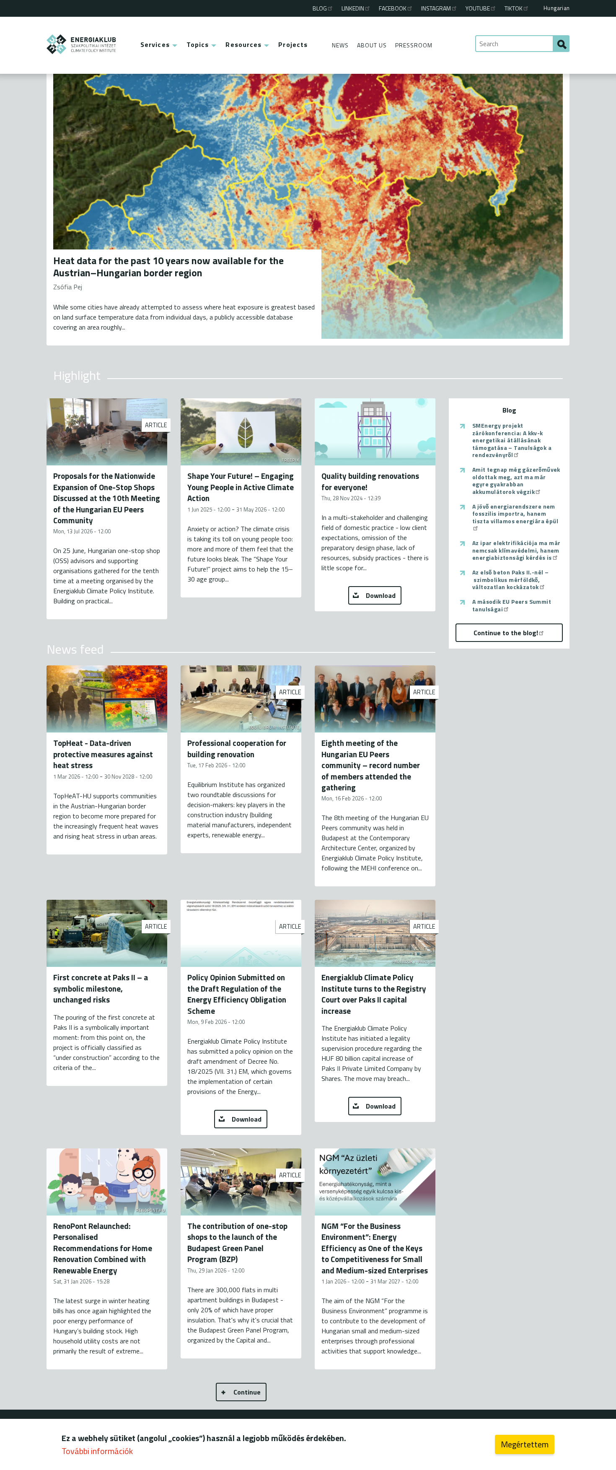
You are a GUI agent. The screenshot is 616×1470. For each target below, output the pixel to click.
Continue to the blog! (506, 633)
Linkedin (353, 8)
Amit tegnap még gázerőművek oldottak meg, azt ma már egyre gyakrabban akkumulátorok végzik (516, 480)
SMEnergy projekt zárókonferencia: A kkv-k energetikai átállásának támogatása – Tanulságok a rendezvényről (511, 440)
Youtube (478, 8)
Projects (293, 44)
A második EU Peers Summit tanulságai (511, 605)
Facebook (392, 8)
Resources (243, 44)
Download (381, 595)
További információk (97, 1450)
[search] (561, 43)
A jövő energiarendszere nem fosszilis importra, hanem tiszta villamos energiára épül (515, 514)
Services (155, 44)
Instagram (436, 8)
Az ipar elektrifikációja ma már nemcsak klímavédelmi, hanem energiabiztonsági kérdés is (516, 550)
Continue (247, 1392)
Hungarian (556, 8)
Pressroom (413, 45)
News (340, 45)
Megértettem (525, 1444)
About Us (372, 45)
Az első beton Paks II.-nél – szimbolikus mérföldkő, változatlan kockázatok (510, 580)
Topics (197, 44)
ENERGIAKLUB (81, 44)
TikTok (514, 8)
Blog (320, 8)
